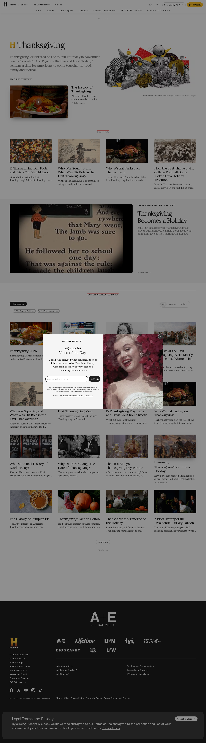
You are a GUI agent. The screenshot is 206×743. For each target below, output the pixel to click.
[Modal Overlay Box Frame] (103, 371)
